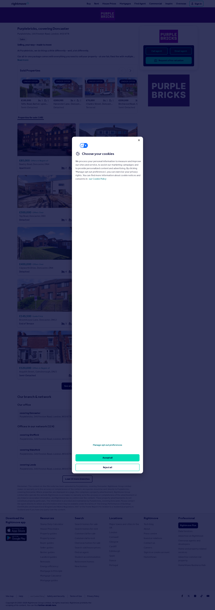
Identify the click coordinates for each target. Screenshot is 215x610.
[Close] (139, 140)
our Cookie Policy (97, 178)
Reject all (107, 467)
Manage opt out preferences (107, 445)
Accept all (108, 457)
